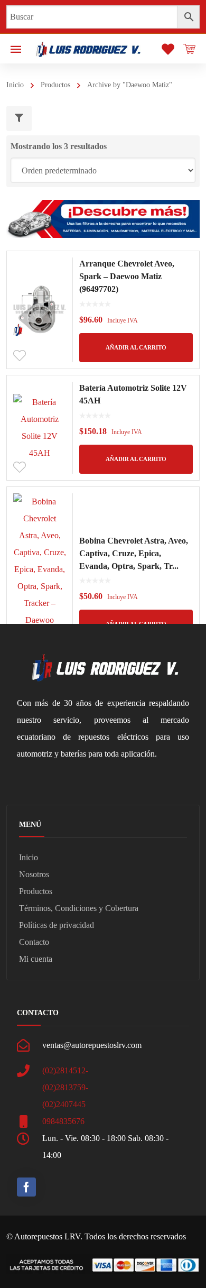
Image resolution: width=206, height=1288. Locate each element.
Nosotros (34, 874)
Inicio (15, 85)
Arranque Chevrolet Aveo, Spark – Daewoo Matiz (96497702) (126, 276)
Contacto (34, 941)
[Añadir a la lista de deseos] (19, 355)
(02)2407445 (64, 1104)
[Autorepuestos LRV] (88, 48)
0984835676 (63, 1121)
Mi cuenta (35, 958)
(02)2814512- (65, 1070)
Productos (55, 85)
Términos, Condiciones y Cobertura (78, 908)
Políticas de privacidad (56, 925)
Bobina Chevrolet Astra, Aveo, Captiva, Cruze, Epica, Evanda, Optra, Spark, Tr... (133, 553)
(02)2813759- (65, 1087)
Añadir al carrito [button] (136, 347)
